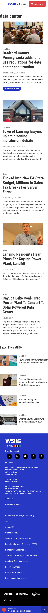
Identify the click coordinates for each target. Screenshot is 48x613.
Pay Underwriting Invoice (15, 578)
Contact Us (10, 527)
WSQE (32, 491)
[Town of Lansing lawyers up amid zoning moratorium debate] (23, 111)
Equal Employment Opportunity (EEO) (21, 544)
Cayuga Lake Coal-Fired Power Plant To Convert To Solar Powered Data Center (24, 305)
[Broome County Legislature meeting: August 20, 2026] (8, 419)
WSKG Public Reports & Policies (18, 539)
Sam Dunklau (7, 198)
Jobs (7, 522)
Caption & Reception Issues (16, 561)
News (5, 174)
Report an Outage (12, 567)
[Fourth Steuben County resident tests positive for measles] (8, 360)
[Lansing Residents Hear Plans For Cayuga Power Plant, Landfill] (23, 234)
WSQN (16, 493)
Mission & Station (12, 504)
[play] (4, 609)
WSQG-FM (25, 491)
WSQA (38, 491)
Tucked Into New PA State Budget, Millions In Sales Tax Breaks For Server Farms (23, 185)
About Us (9, 499)
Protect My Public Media (15, 550)
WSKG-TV (23, 493)
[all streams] (44, 609)
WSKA (30, 493)
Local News (7, 49)
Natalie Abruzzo (8, 73)
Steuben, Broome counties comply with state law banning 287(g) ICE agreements (33, 382)
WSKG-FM (8, 491)
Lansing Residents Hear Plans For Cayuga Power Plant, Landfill (22, 259)
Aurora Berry (7, 146)
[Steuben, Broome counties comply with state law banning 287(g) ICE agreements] (8, 380)
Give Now (38, 4)
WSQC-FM (9, 493)
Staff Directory (11, 533)
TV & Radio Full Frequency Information (21, 556)
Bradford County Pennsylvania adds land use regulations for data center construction (22, 60)
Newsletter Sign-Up (13, 573)
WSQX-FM (17, 491)
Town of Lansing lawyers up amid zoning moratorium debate (22, 136)
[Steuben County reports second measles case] (8, 400)
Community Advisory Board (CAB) (19, 516)
